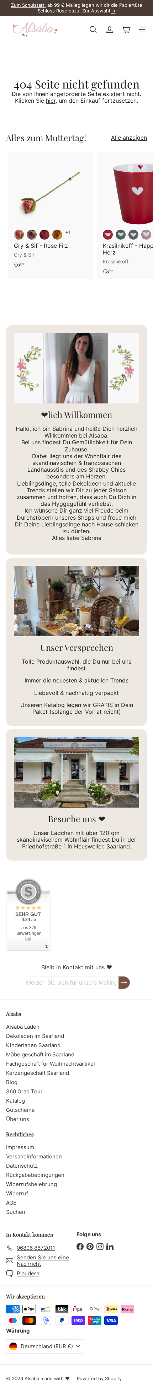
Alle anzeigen (129, 137)
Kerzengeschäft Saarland (37, 1073)
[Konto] (109, 29)
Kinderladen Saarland (33, 1045)
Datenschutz (22, 1165)
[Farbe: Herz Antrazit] (133, 235)
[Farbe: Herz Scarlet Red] (108, 235)
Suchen (15, 1212)
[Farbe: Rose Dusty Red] (19, 235)
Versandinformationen (34, 1156)
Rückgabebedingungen (35, 1175)
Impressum (20, 1147)
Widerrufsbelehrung (31, 1184)
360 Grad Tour (24, 1091)
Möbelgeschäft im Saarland (40, 1054)
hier (51, 100)
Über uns (17, 1119)
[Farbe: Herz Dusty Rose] (146, 235)
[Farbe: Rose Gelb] (57, 235)
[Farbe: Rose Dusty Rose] (32, 235)
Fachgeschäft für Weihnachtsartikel (50, 1063)
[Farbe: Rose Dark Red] (44, 235)
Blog (11, 1082)
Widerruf (17, 1193)
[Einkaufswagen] (126, 29)
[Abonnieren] (124, 982)
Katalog (15, 1100)
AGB (11, 1202)
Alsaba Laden (22, 1026)
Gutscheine (20, 1110)
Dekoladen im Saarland (35, 1036)
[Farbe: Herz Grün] (121, 235)
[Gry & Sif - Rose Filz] (50, 212)
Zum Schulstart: (28, 5)
